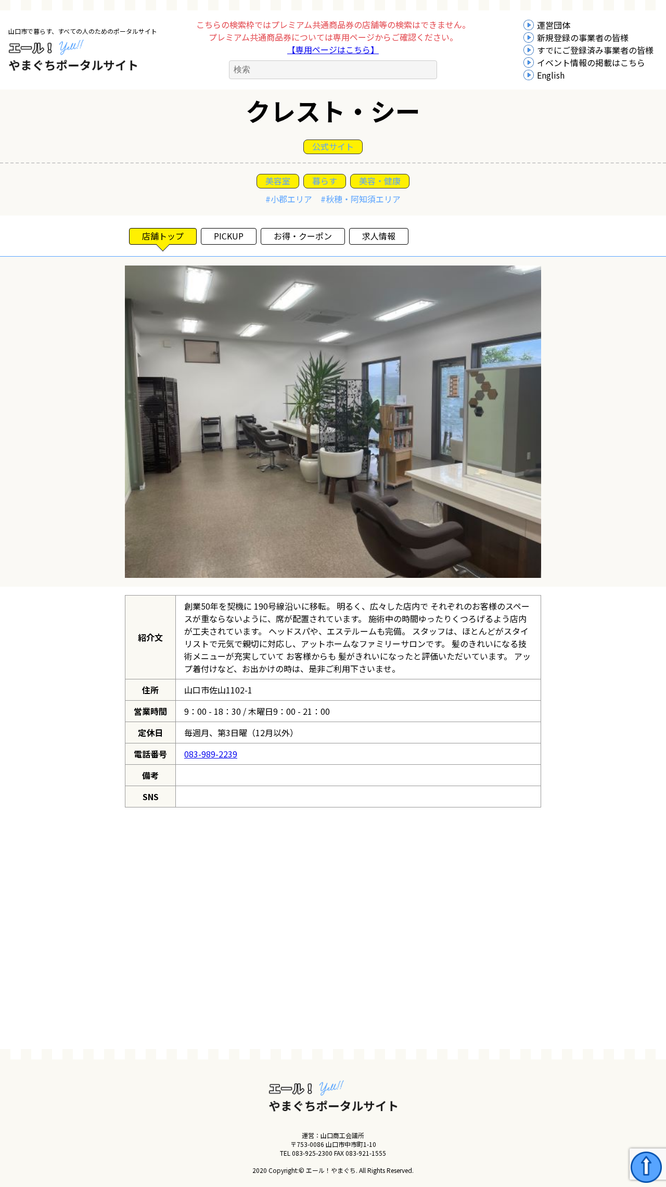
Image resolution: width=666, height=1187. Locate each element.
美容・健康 (380, 180)
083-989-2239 (210, 754)
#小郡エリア (288, 199)
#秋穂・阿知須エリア (361, 199)
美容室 (277, 180)
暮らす (324, 180)
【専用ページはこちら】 (333, 49)
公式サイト (333, 146)
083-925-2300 (312, 1152)
